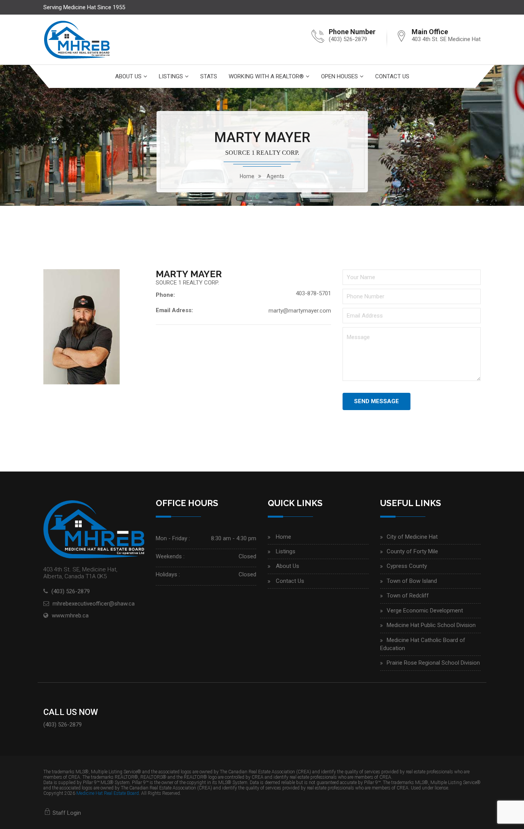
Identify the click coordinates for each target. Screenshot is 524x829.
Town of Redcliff (408, 595)
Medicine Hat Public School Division (431, 625)
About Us (128, 76)
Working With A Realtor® (266, 76)
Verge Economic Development (425, 610)
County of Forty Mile (412, 551)
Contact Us (392, 76)
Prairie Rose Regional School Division (433, 662)
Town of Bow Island (412, 580)
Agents (275, 176)
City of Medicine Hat (412, 536)
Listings (171, 76)
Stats (208, 76)
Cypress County (407, 566)
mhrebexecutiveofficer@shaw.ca (94, 603)
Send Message (376, 401)
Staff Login (66, 812)
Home (283, 536)
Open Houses (339, 76)
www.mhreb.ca (70, 615)
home (247, 176)
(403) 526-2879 (348, 39)
